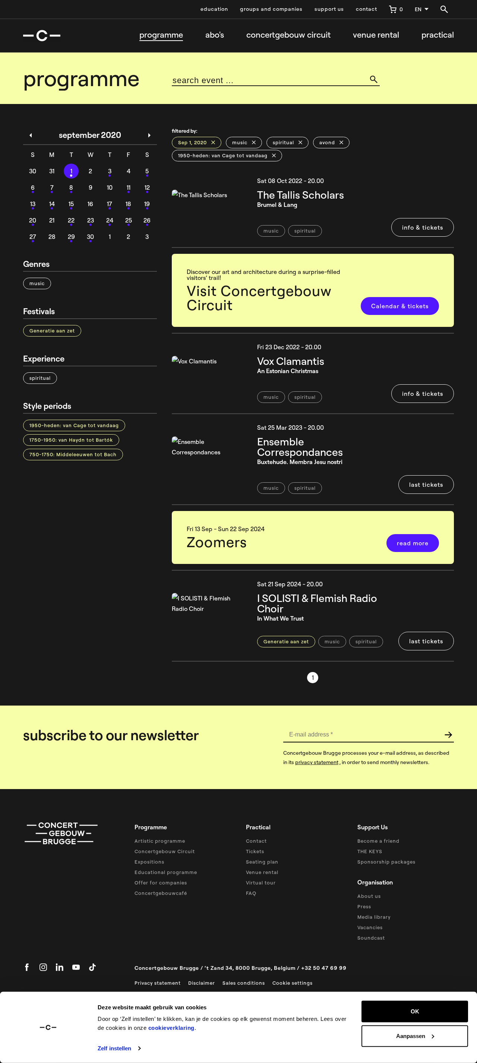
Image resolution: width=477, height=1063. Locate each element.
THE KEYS (369, 851)
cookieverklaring (171, 1028)
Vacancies (370, 927)
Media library (374, 917)
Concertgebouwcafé (161, 893)
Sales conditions (243, 983)
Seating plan (262, 862)
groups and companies (271, 9)
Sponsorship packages (386, 862)
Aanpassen (410, 1035)
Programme (161, 35)
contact (366, 9)
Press (364, 906)
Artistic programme (160, 841)
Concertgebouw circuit (288, 35)
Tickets (255, 851)
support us (329, 9)
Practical (437, 35)
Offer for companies (161, 883)
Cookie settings (292, 983)
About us (369, 896)
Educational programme (166, 872)
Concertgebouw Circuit (165, 851)
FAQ (251, 893)
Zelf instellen (114, 1048)
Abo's (214, 35)
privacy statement (316, 762)
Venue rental (376, 35)
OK (415, 1011)
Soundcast (371, 938)
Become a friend (378, 841)
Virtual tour (261, 883)
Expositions (149, 862)
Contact (256, 841)
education (214, 9)
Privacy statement (158, 983)
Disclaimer (201, 983)
